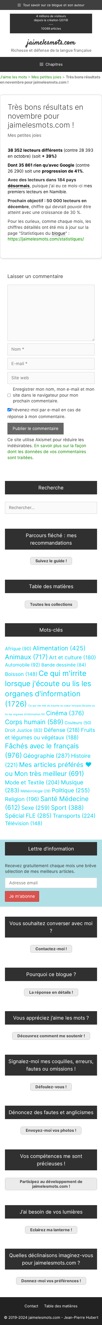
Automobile (22, 665)
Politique (71, 790)
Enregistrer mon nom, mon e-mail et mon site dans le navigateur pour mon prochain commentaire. (53, 395)
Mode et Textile (32, 782)
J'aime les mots (13, 77)
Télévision (23, 823)
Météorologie (36, 791)
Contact (31, 1306)
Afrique (18, 649)
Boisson (21, 674)
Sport (67, 807)
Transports (74, 815)
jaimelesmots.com (51, 42)
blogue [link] (58, 233)
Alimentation (59, 648)
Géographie (46, 755)
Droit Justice (24, 730)
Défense (62, 730)
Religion (22, 799)
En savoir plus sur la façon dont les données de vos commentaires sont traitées (46, 451)
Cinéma (65, 713)
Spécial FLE (28, 815)
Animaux (26, 657)
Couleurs (78, 722)
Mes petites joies (46, 77)
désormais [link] (19, 185)
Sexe (35, 807)
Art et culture (72, 657)
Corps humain (34, 722)
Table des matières (60, 1306)
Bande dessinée (63, 664)
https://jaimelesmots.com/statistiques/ (46, 239)
